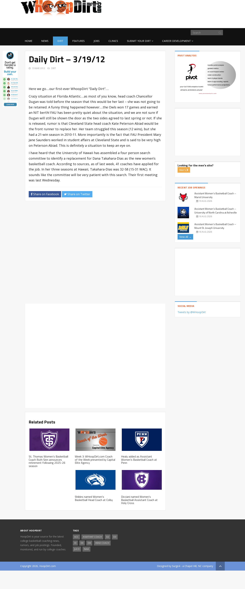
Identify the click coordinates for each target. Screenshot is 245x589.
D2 (107, 536)
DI (75, 542)
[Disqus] (95, 253)
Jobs (97, 41)
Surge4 (176, 566)
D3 (114, 536)
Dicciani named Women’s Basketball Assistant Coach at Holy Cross (139, 500)
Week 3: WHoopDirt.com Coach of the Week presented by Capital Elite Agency (95, 459)
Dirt (60, 41)
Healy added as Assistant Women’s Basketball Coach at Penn (139, 459)
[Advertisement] (196, 22)
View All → (185, 236)
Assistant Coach (92, 536)
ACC (76, 536)
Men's (183, 170)
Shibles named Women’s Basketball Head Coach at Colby (94, 498)
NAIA (86, 549)
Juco (77, 549)
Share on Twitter (78, 194)
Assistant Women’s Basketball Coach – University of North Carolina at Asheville (215, 210)
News (44, 41)
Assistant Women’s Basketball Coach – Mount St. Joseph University (215, 226)
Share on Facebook (45, 194)
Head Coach (102, 542)
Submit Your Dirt (139, 41)
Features (78, 41)
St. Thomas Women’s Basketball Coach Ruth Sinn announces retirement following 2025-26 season (48, 461)
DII (82, 542)
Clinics (113, 41)
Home (28, 41)
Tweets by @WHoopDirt (192, 312)
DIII (89, 542)
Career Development (176, 41)
